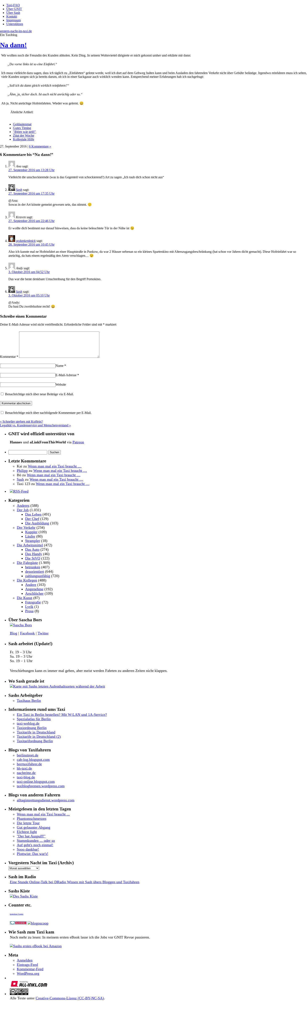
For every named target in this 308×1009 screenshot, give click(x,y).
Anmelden (24, 960)
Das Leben (33, 514)
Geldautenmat (22, 124)
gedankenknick (26, 241)
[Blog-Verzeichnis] (18, 923)
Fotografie (33, 602)
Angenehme (34, 589)
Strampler (32, 541)
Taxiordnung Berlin (32, 728)
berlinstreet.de (27, 755)
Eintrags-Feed (27, 965)
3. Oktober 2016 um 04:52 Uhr (29, 272)
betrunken (32, 567)
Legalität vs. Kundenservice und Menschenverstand (35, 425)
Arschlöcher (34, 593)
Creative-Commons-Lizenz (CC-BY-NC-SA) (70, 998)
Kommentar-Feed (30, 969)
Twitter (43, 633)
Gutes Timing (22, 128)
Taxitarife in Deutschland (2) (39, 736)
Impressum (13, 20)
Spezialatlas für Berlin (34, 719)
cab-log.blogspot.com (33, 759)
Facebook (27, 633)
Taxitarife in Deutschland (36, 732)
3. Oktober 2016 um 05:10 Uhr (29, 295)
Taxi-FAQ (13, 5)
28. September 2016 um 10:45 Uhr (31, 244)
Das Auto (32, 549)
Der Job (23, 510)
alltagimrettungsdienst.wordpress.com (45, 800)
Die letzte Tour (28, 823)
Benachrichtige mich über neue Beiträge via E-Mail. (39, 394)
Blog (13, 633)
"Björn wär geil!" (24, 132)
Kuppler (31, 532)
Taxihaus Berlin (29, 700)
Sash (19, 189)
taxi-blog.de (26, 777)
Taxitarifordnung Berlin (35, 741)
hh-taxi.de (24, 768)
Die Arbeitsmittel (30, 545)
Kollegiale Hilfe (23, 139)
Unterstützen (14, 24)
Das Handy (33, 554)
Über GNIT (14, 9)
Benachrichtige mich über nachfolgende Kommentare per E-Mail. (48, 413)
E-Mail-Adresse (67, 375)
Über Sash (13, 12)
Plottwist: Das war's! (32, 854)
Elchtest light (27, 832)
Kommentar (9, 356)
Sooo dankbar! (28, 849)
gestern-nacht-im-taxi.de (16, 31)
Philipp (22, 471)
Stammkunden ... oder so (36, 840)
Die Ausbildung (37, 523)
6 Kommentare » (40, 146)
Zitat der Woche (23, 135)
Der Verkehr (26, 527)
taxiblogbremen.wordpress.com (41, 786)
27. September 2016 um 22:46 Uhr (31, 221)
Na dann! (13, 45)
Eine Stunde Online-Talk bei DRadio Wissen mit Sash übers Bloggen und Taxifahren (74, 882)
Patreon (78, 442)
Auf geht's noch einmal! (35, 845)
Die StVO (32, 558)
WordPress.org (28, 973)
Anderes (23, 505)
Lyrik (29, 607)
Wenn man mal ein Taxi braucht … (55, 466)
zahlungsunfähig (37, 576)
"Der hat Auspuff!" (31, 836)
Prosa (29, 611)
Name (61, 365)
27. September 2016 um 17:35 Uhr (31, 193)
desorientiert (34, 571)
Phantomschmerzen (31, 818)
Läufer (30, 536)
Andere (30, 585)
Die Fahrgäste (27, 563)
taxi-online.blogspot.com (36, 781)
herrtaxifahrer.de (29, 764)
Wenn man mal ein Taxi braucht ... (43, 814)
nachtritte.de (26, 773)
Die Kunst (24, 598)
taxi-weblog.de (28, 723)
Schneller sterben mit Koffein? (21, 421)
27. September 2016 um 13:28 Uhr (31, 170)
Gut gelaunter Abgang (33, 827)
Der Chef (32, 519)
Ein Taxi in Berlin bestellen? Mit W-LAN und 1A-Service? (62, 714)
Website (61, 384)
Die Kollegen (27, 580)
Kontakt (11, 16)
